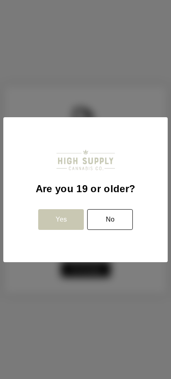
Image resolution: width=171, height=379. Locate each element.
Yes (61, 219)
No (110, 219)
